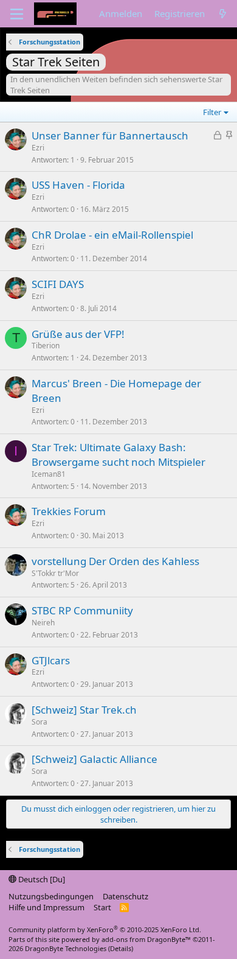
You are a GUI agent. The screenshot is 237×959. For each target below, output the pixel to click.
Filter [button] (212, 112)
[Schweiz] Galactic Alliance (94, 759)
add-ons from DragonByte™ (146, 939)
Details (120, 948)
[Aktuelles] (223, 13)
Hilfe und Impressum (46, 907)
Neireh (43, 622)
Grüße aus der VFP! (78, 334)
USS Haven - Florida (78, 185)
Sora (39, 722)
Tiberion (46, 345)
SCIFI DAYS (58, 284)
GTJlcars (51, 660)
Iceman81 (49, 474)
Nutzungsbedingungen (51, 896)
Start (102, 907)
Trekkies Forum (69, 511)
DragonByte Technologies (65, 948)
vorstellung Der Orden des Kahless (115, 561)
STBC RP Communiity (82, 610)
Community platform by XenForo (105, 929)
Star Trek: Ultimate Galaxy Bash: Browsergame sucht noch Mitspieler (118, 454)
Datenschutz (125, 896)
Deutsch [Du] (40, 879)
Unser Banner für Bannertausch (110, 135)
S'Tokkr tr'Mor (55, 573)
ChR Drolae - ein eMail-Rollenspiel (112, 235)
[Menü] (16, 14)
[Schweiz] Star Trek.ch (84, 710)
